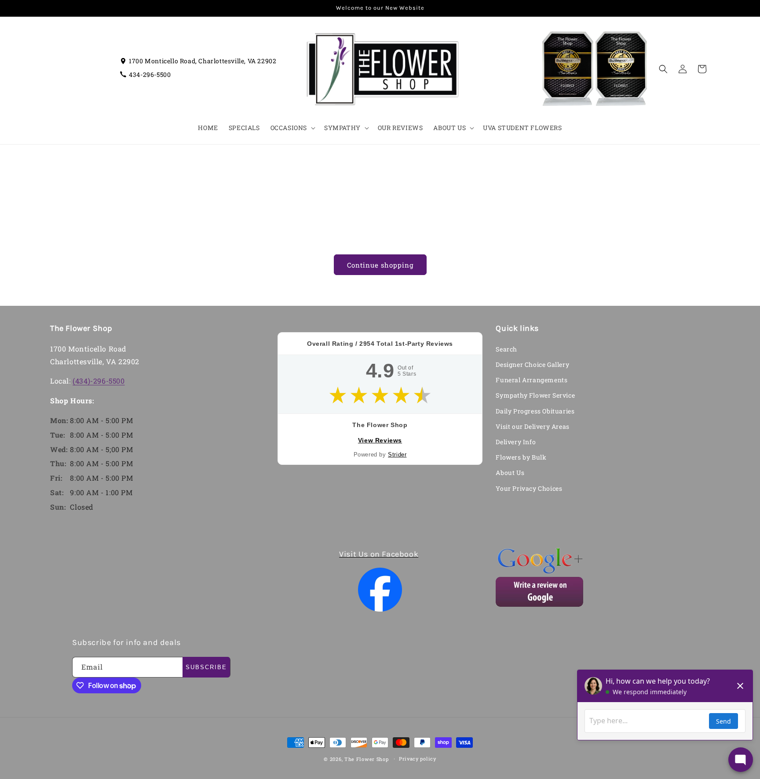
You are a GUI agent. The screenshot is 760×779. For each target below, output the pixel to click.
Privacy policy (417, 758)
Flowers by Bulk (521, 457)
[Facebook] (380, 590)
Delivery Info (516, 442)
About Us (510, 472)
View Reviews (380, 440)
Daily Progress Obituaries (535, 411)
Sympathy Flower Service (535, 395)
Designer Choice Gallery (532, 364)
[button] (292, 128)
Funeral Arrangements (531, 380)
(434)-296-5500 (98, 380)
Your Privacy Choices (529, 488)
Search (506, 349)
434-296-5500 (150, 74)
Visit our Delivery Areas (532, 426)
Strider (397, 454)
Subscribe (206, 667)
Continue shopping (380, 265)
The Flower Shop (366, 759)
